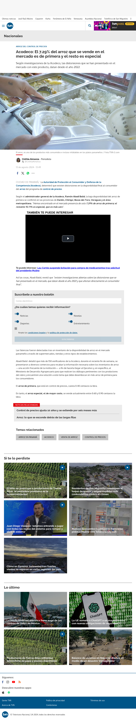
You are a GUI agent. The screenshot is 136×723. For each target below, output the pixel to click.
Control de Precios (95, 437)
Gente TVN (6, 700)
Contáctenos (51, 705)
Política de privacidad (55, 700)
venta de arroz (69, 437)
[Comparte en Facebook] (17, 173)
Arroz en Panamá (28, 437)
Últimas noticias (9, 19)
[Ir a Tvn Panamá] (46, 25)
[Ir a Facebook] (3, 682)
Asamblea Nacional (93, 19)
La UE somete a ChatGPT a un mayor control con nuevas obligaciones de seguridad (98, 622)
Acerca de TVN (8, 705)
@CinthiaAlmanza (33, 161)
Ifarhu (47, 19)
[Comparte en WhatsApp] (28, 173)
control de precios (52, 189)
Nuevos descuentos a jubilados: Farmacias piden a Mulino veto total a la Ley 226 (97, 530)
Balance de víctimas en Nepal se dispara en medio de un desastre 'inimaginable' (98, 659)
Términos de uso (97, 700)
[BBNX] (5, 714)
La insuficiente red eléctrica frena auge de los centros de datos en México (34, 622)
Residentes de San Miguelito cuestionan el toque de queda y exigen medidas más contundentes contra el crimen (97, 491)
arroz (22, 189)
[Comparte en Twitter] (22, 173)
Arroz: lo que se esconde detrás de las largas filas (46, 417)
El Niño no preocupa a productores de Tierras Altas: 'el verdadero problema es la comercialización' (34, 491)
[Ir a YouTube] (14, 682)
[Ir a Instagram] (8, 682)
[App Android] (9, 692)
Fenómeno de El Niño (62, 19)
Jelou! (114, 27)
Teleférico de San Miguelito (116, 19)
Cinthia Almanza (36, 159)
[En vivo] (113, 23)
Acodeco (49, 437)
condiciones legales (37, 332)
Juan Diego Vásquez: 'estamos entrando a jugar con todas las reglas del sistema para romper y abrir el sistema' (35, 528)
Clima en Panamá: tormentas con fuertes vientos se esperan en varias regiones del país (34, 568)
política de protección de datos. (64, 332)
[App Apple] (3, 692)
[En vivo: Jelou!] (102, 25)
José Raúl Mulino (25, 19)
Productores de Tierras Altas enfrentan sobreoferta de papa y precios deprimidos (32, 659)
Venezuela (78, 19)
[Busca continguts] (89, 25)
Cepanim (39, 19)
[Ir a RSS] (20, 682)
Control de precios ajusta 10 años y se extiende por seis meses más (57, 410)
